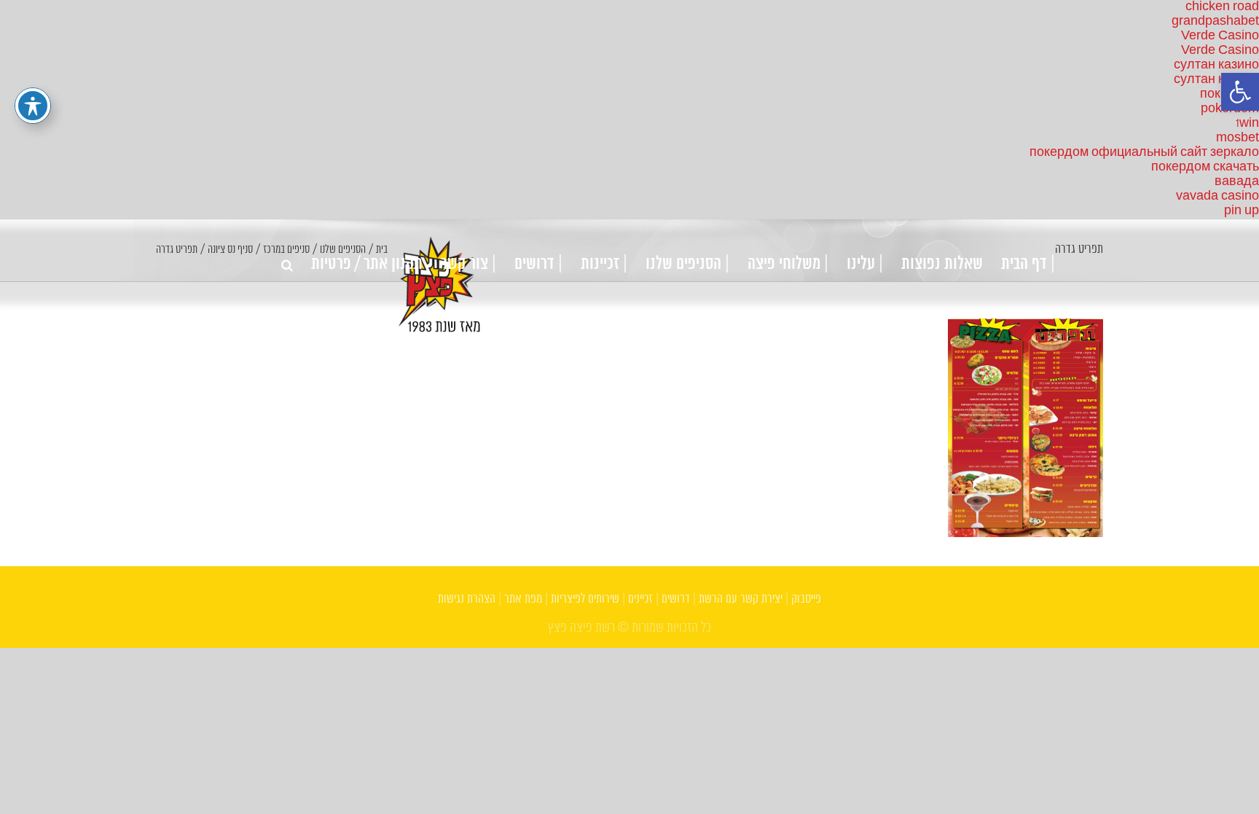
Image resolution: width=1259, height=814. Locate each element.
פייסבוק (806, 599)
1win (1247, 123)
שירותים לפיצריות (585, 599)
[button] (1240, 92)
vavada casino (1217, 196)
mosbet (1237, 138)
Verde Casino (1220, 36)
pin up (1241, 211)
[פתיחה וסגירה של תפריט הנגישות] (32, 105)
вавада (1237, 182)
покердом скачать (1205, 167)
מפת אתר (523, 599)
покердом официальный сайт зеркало (1144, 153)
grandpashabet (1215, 21)
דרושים (676, 599)
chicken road (1222, 7)
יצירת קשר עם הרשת (741, 599)
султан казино (1216, 65)
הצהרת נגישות (466, 599)
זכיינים (640, 599)
